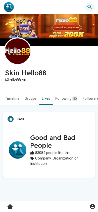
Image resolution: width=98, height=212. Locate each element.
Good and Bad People (52, 141)
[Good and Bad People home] (9, 7)
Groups (30, 98)
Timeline (12, 98)
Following (66, 98)
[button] (92, 206)
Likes (46, 98)
